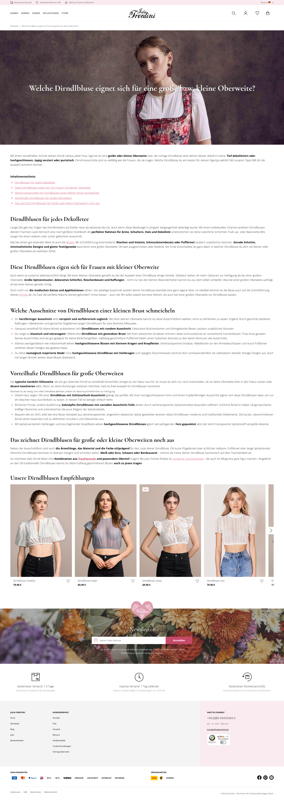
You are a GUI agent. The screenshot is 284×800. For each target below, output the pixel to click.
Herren (25, 13)
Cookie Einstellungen (62, 746)
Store (65, 13)
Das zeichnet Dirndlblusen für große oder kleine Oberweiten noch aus (57, 203)
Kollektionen (51, 13)
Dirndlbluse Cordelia (24, 580)
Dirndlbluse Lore (216, 580)
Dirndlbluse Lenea (152, 580)
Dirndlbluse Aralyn (87, 580)
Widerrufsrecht (50, 792)
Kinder (36, 13)
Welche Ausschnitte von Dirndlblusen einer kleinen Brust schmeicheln (57, 193)
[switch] (223, 742)
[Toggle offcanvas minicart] (267, 13)
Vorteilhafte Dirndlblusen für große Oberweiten (43, 198)
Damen (14, 13)
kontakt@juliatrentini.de (218, 729)
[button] (267, 2)
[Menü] (228, 735)
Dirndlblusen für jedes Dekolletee (35, 182)
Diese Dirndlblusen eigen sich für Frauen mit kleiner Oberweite (53, 187)
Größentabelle (59, 740)
